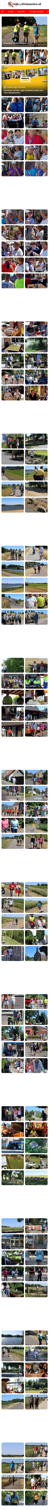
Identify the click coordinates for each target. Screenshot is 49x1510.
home (11, 11)
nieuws (21, 11)
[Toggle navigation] (2, 11)
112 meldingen (36, 11)
